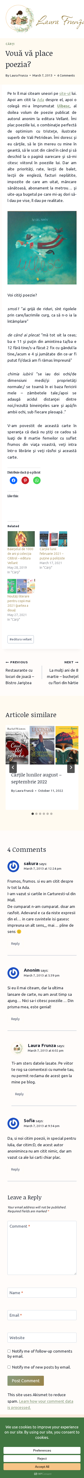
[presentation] (42, 745)
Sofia (29, 1120)
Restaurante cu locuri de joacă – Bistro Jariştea (20, 672)
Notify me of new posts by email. (41, 1367)
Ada (40, 99)
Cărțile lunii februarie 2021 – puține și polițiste (52, 553)
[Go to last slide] (13, 767)
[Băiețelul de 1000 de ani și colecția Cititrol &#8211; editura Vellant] (21, 539)
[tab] (33, 814)
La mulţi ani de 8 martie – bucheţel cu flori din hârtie (62, 672)
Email (16, 1315)
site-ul (64, 93)
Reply (15, 943)
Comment (20, 1226)
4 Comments (66, 75)
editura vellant (21, 639)
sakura (31, 863)
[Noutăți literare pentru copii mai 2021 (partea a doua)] (21, 586)
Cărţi (10, 43)
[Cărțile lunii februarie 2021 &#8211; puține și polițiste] (53, 539)
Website (17, 1337)
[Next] (71, 767)
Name (16, 1292)
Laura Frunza (42, 1045)
